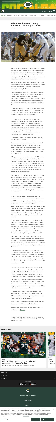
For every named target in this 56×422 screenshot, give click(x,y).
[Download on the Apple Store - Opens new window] (22, 384)
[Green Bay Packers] (28, 390)
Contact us (28, 402)
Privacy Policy (28, 398)
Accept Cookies (35, 419)
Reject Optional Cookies (47, 419)
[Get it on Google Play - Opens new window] (32, 385)
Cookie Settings (4, 419)
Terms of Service (28, 400)
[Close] (53, 409)
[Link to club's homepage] (3, 10)
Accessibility (28, 405)
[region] (28, 414)
